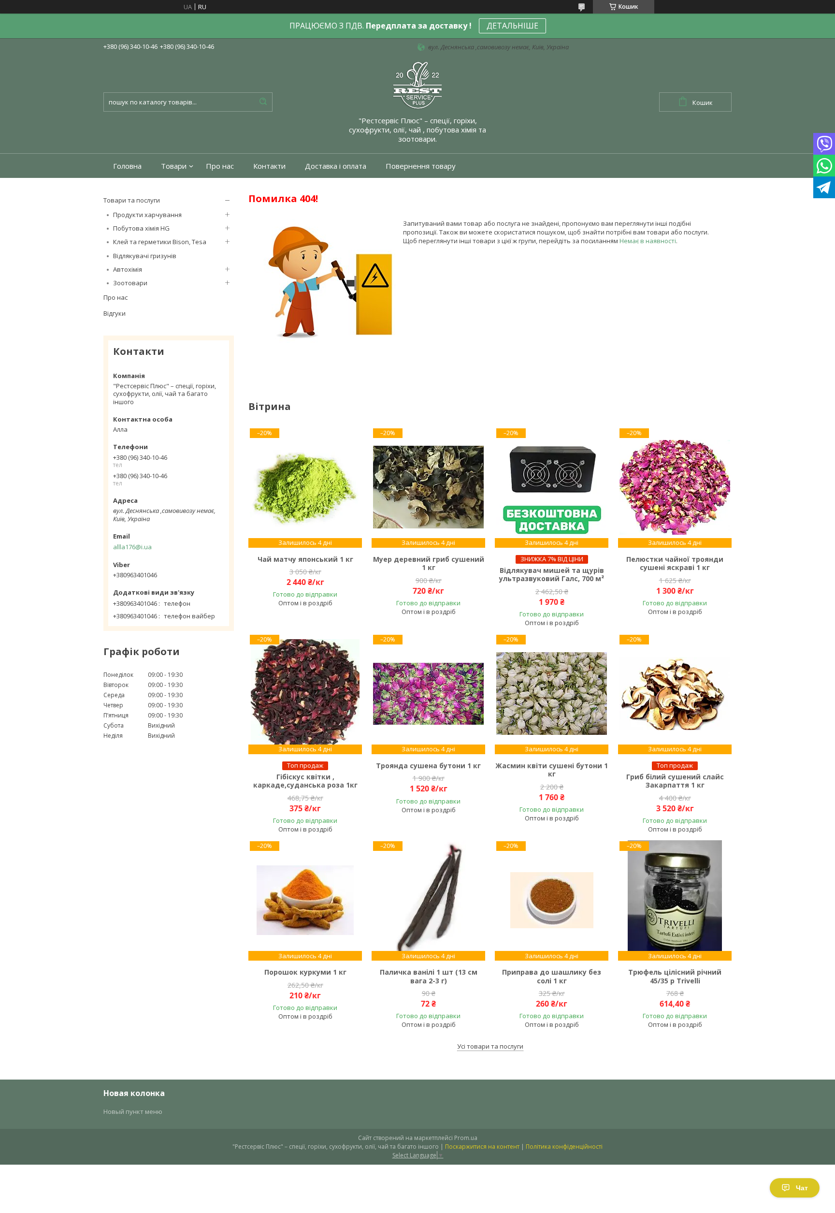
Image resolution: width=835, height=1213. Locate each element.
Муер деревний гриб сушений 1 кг (428, 563)
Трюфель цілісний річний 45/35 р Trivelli (674, 976)
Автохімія (127, 269)
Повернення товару (421, 166)
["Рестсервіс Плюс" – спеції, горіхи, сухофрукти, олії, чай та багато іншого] (417, 84)
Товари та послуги (131, 200)
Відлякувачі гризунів (144, 255)
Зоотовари (130, 282)
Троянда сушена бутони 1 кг (428, 765)
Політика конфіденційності (564, 1146)
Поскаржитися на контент (482, 1146)
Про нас (220, 166)
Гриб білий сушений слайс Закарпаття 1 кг (675, 781)
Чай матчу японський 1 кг (305, 559)
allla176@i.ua (132, 547)
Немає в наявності (647, 240)
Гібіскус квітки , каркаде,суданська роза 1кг (305, 781)
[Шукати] (263, 102)
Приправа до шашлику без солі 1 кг (551, 976)
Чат (802, 1188)
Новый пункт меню (132, 1111)
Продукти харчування (147, 214)
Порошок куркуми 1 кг (305, 972)
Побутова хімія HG (141, 228)
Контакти (269, 166)
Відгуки (114, 313)
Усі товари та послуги (490, 1046)
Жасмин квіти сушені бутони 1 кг (551, 769)
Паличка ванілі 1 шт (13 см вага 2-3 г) (428, 976)
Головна (127, 166)
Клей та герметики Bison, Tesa (159, 241)
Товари (174, 166)
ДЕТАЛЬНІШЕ (512, 25)
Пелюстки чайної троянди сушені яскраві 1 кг (674, 563)
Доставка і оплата (335, 166)
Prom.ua (465, 1138)
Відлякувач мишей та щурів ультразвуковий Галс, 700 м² (551, 574)
